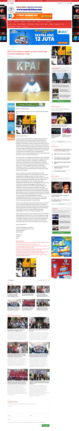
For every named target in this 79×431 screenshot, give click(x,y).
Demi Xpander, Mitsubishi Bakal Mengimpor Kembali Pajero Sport (64, 216)
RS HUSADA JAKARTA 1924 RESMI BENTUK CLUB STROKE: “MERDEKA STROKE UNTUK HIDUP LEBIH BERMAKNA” (31, 255)
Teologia (51, 24)
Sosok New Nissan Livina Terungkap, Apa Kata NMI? (64, 222)
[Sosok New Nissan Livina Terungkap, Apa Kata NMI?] (55, 222)
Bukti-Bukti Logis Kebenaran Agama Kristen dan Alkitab (61, 167)
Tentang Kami (48, 21)
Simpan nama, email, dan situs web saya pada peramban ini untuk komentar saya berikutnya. (27, 422)
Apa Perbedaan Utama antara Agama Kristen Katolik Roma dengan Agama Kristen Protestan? (62, 158)
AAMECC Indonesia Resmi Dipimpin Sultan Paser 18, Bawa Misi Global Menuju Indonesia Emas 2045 (45, 0)
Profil (62, 24)
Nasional (39, 21)
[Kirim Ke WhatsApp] (49, 280)
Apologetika (57, 24)
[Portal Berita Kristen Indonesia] (25, 9)
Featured (9, 49)
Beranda (10, 21)
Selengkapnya (61, 101)
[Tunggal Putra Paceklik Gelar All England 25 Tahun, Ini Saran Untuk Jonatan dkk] (61, 118)
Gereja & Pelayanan (22, 24)
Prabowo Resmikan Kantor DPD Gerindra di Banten (65, 96)
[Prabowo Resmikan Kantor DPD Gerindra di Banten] (55, 96)
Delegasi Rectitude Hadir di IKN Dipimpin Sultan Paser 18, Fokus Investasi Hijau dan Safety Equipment (60, 86)
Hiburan (46, 24)
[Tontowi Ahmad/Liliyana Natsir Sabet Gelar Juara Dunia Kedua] (67, 130)
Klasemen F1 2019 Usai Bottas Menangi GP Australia (55, 136)
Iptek (42, 24)
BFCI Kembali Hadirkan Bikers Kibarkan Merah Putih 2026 (28, 244)
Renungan (29, 21)
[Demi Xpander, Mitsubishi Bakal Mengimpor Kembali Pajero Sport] (55, 216)
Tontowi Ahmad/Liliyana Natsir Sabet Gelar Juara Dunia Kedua (67, 135)
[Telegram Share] (46, 280)
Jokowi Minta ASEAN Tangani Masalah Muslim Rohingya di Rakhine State (64, 90)
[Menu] (8, 3)
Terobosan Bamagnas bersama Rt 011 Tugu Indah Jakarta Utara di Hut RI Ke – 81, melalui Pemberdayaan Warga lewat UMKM (33, 246)
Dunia (14, 24)
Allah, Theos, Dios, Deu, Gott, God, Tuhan (62, 154)
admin (11, 56)
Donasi (34, 21)
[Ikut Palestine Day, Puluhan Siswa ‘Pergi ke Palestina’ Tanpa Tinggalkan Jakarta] (13, 289)
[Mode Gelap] (71, 3)
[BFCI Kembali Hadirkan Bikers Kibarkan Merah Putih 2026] (28, 289)
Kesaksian (23, 21)
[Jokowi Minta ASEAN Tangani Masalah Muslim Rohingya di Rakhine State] (55, 91)
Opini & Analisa (30, 24)
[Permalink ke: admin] (8, 56)
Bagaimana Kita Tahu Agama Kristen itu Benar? (62, 163)
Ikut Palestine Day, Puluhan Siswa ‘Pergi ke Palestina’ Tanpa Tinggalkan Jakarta (32, 242)
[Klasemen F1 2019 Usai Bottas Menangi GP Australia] (56, 131)
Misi (43, 21)
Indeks (11, 3)
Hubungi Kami (16, 21)
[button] (68, 3)
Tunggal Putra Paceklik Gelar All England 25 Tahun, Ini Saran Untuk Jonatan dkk (60, 125)
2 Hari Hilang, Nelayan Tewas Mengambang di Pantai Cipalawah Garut (60, 200)
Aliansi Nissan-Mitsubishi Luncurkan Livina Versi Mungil (64, 228)
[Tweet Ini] (41, 280)
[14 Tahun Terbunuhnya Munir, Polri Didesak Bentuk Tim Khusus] (61, 187)
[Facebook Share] (39, 280)
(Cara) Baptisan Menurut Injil (60, 171)
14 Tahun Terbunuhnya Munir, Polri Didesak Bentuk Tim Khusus (60, 196)
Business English (11, 26)
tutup (5, 5)
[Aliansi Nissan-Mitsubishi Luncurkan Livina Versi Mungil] (55, 228)
